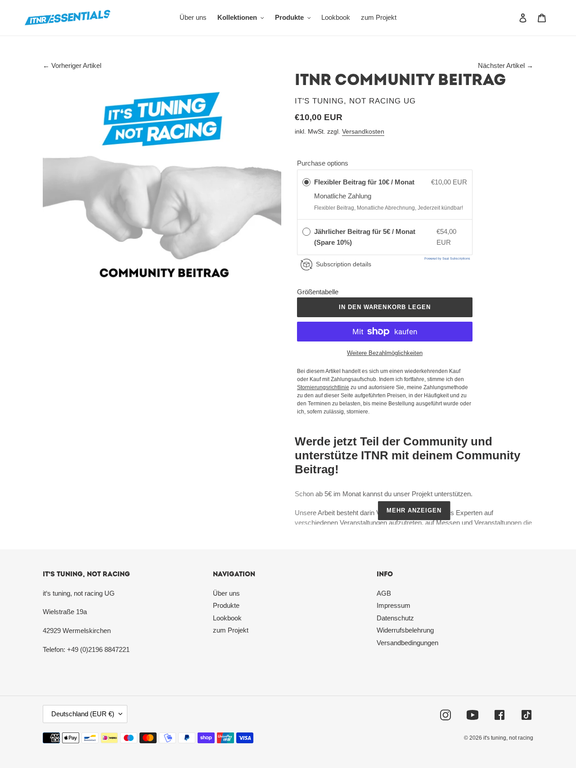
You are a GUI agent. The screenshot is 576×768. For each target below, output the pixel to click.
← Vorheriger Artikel (72, 65)
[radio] (306, 182)
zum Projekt (230, 630)
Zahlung (359, 196)
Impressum (393, 605)
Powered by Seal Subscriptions (447, 258)
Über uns (226, 593)
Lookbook (227, 618)
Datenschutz (395, 618)
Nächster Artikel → (505, 65)
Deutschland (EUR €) (82, 714)
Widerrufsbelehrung (405, 630)
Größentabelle (317, 292)
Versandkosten (363, 131)
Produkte (226, 605)
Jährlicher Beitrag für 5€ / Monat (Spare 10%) (364, 237)
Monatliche (331, 196)
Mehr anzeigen (414, 510)
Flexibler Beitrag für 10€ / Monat (365, 182)
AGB (384, 593)
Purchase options (322, 163)
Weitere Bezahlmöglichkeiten (385, 353)
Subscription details (343, 264)
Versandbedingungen (407, 643)
